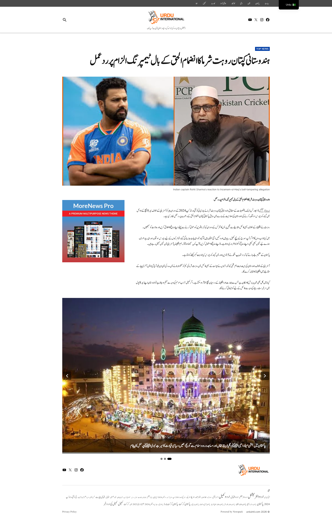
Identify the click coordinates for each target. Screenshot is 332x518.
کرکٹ (126, 504)
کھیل (204, 3)
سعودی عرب (127, 497)
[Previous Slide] (67, 376)
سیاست (267, 3)
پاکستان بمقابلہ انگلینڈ (241, 504)
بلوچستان (144, 497)
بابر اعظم (150, 497)
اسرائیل (215, 497)
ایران (155, 497)
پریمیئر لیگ (160, 504)
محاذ (197, 3)
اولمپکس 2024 (162, 497)
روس (132, 497)
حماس (136, 497)
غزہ (115, 497)
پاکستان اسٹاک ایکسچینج (251, 504)
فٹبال (107, 497)
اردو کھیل (224, 496)
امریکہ (188, 497)
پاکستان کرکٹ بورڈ (171, 504)
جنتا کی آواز (223, 3)
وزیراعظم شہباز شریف (83, 497)
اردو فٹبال (234, 497)
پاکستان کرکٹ (184, 504)
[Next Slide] (265, 376)
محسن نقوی (92, 497)
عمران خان (120, 497)
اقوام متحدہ (198, 497)
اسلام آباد (209, 497)
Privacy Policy (69, 512)
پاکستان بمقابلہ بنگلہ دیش (229, 504)
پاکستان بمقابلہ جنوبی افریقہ (217, 504)
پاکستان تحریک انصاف (204, 504)
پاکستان (257, 3)
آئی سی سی (267, 497)
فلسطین (112, 497)
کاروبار (213, 3)
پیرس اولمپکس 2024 (151, 504)
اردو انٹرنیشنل (264, 210)
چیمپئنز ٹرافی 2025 (138, 504)
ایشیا (241, 3)
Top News (262, 49)
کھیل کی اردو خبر (110, 504)
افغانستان (203, 497)
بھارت (140, 497)
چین (249, 3)
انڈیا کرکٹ (169, 497)
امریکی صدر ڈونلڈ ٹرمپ (179, 497)
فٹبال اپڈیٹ (100, 497)
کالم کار (233, 3)
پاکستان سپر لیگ (195, 504)
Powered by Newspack (232, 512)
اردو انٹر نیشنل (243, 497)
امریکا (192, 497)
